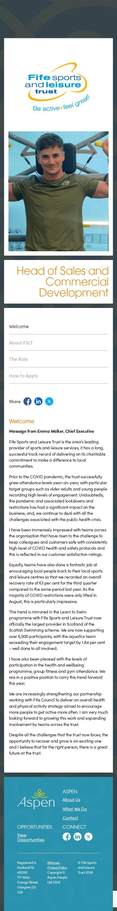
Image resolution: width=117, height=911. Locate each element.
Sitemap (53, 862)
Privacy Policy (56, 867)
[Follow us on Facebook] (67, 837)
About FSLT (21, 342)
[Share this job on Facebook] (27, 401)
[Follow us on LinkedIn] (77, 837)
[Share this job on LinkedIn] (38, 401)
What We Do (75, 809)
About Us (71, 799)
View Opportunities (30, 837)
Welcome (19, 326)
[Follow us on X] (88, 837)
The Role (18, 358)
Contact (70, 818)
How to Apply (23, 375)
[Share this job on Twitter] (49, 401)
